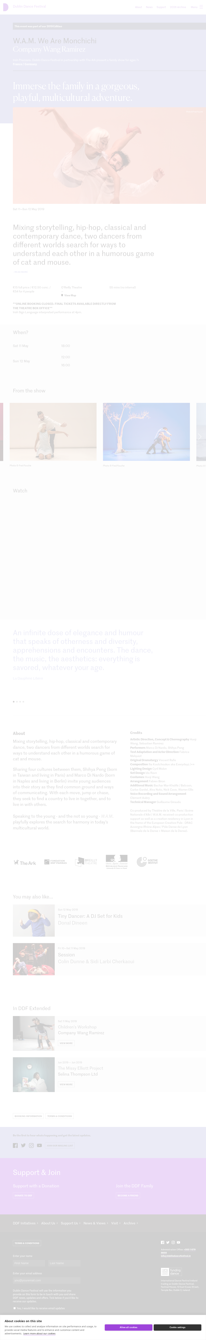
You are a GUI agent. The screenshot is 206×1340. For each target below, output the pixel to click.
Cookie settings (178, 1327)
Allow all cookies (128, 1327)
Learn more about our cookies (39, 1333)
